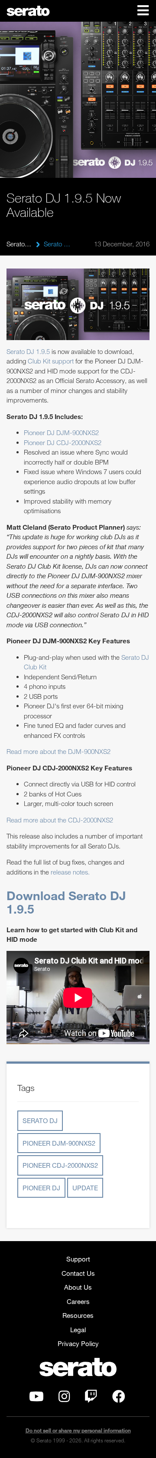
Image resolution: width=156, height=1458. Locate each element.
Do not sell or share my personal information (78, 1430)
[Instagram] (64, 1398)
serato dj (40, 1120)
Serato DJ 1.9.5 (28, 351)
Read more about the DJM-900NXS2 (58, 751)
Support (78, 1259)
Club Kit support (51, 361)
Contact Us (78, 1273)
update (85, 1188)
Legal (78, 1329)
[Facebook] (118, 1398)
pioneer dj (41, 1188)
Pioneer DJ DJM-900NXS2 (61, 432)
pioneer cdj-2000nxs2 (60, 1165)
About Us (78, 1287)
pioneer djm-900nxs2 (59, 1143)
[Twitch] (91, 1398)
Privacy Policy (78, 1343)
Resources (78, 1315)
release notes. (70, 872)
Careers (78, 1301)
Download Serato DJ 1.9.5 (66, 902)
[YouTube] (36, 1398)
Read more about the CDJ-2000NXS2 (59, 820)
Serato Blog (19, 244)
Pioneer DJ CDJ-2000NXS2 (62, 442)
